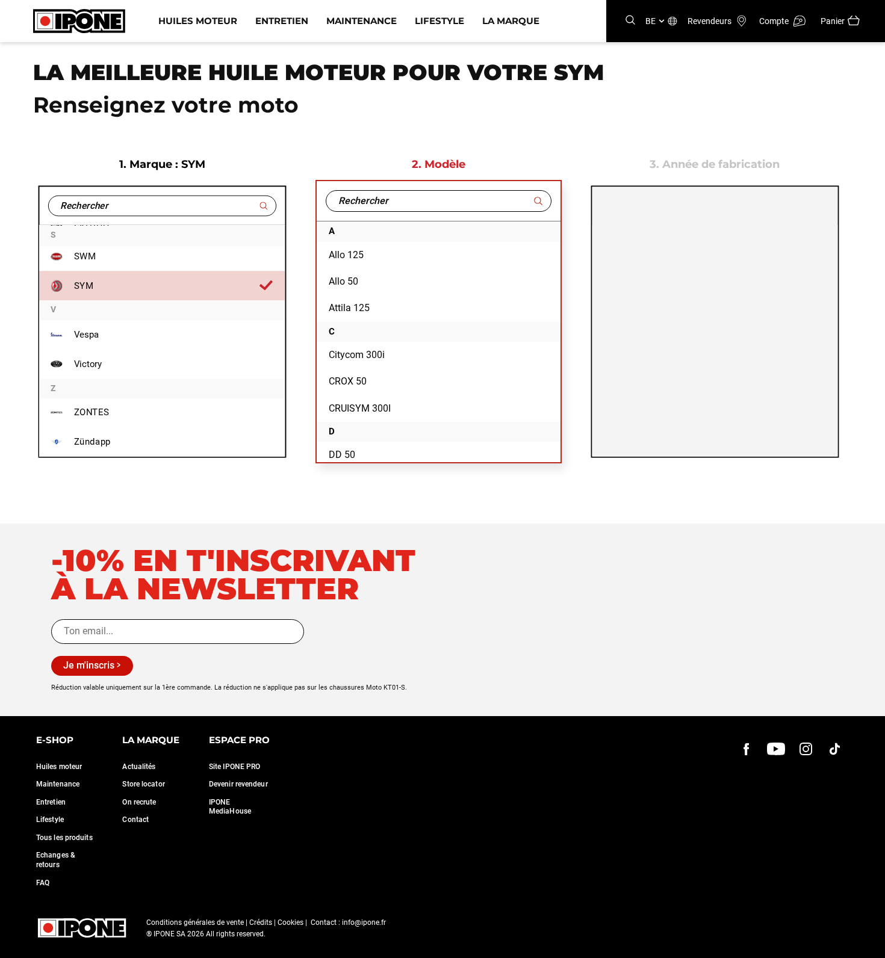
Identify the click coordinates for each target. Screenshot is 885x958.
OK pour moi (184, 897)
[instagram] (805, 748)
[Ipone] (82, 928)
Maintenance (361, 20)
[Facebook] (746, 748)
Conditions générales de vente (195, 922)
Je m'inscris (88, 665)
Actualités (138, 766)
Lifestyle (439, 20)
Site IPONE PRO (234, 766)
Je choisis (100, 897)
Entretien (281, 20)
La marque (510, 20)
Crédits (260, 922)
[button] (18, 945)
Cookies (290, 922)
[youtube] (776, 748)
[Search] (630, 20)
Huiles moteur (197, 20)
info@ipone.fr (364, 922)
